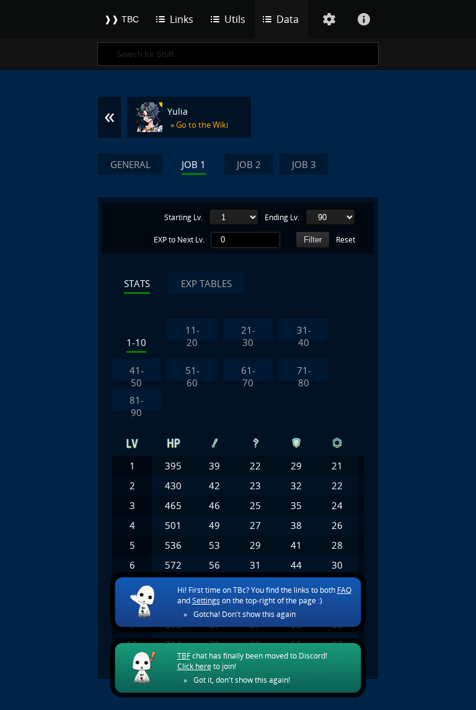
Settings (206, 600)
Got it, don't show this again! (241, 680)
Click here (194, 666)
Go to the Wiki (202, 124)
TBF (183, 655)
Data (287, 19)
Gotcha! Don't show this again (244, 614)
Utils (234, 19)
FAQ (344, 590)
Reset (345, 240)
